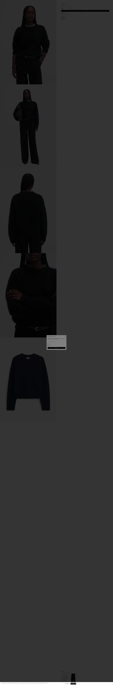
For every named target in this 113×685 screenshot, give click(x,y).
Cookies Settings (67, 683)
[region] (56, 683)
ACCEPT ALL (73, 683)
